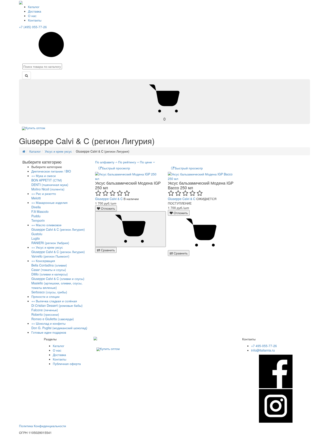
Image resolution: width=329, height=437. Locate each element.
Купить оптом (35, 128)
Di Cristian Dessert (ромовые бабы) (57, 305)
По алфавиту (105, 162)
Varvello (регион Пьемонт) (50, 256)
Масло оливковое (49, 225)
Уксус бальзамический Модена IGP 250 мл (128, 185)
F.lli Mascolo (40, 211)
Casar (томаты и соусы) (48, 269)
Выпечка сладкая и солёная (56, 301)
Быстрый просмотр (116, 168)
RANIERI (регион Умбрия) (50, 243)
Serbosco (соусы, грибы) (49, 292)
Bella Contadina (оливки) (49, 265)
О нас (32, 15)
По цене (146, 162)
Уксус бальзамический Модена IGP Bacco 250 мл (200, 185)
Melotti (36, 198)
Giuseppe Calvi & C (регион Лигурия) (58, 229)
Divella (36, 207)
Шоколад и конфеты (51, 323)
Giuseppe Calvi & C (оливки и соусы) (57, 278)
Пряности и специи (45, 296)
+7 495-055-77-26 (264, 345)
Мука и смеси (46, 175)
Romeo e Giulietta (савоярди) (52, 319)
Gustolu (36, 234)
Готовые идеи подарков (48, 332)
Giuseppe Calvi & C (109, 198)
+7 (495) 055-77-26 (33, 27)
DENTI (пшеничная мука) (49, 184)
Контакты (34, 20)
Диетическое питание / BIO (51, 171)
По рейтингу (127, 162)
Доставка (34, 11)
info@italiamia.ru (263, 350)
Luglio (35, 238)
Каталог (33, 6)
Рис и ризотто (46, 193)
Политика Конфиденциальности (42, 426)
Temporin (38, 220)
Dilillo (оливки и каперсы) (49, 274)
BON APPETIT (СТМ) (46, 180)
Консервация (45, 260)
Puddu (36, 216)
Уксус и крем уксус (58, 151)
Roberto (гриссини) (45, 314)
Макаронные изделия (52, 202)
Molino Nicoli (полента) (47, 189)
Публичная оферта (67, 363)
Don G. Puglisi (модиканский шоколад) (59, 328)
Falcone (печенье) (44, 310)
